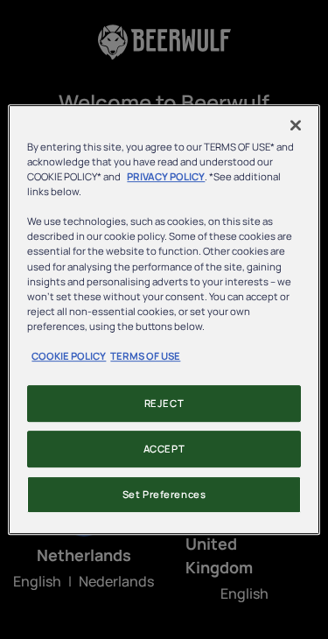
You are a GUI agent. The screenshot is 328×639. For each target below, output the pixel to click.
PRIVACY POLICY (166, 176)
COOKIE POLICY (68, 355)
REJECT (164, 403)
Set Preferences (164, 494)
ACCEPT (164, 448)
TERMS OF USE (145, 355)
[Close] (295, 125)
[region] (163, 319)
